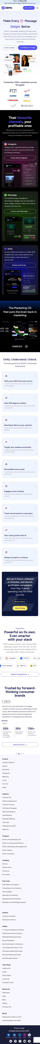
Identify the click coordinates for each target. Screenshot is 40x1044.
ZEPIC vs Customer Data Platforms (13, 843)
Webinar (4, 1003)
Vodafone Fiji (6, 968)
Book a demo (10, 48)
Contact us (5, 871)
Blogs (4, 1000)
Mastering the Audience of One (11, 1017)
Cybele (4, 972)
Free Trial (5, 784)
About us (5, 864)
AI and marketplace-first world (11, 1020)
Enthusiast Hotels (7, 982)
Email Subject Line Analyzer (10, 884)
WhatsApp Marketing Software (11, 937)
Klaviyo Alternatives (8, 940)
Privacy (16, 1028)
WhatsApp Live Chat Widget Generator (14, 902)
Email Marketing (7, 815)
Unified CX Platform (8, 762)
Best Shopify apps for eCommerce (12, 944)
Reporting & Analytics (8, 812)
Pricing (4, 780)
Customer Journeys (8, 804)
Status (4, 787)
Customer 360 (6, 797)
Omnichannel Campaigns (9, 808)
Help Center (6, 992)
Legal (22, 1028)
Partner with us (7, 867)
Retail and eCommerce (9, 920)
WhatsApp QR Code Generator (11, 899)
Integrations (6, 773)
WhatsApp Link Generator (10, 895)
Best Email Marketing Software (11, 954)
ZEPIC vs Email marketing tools (11, 839)
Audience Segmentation (9, 801)
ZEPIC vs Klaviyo (7, 850)
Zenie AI (4, 766)
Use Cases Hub (6, 1007)
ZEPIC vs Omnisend (8, 854)
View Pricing (20, 608)
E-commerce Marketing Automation (13, 930)
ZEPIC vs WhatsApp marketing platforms (14, 846)
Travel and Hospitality (8, 916)
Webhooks (5, 777)
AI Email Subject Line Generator (11, 888)
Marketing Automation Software (12, 933)
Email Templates (7, 892)
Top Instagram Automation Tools (12, 947)
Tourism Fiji (5, 979)
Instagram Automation (9, 826)
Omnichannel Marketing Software (12, 951)
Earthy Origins (6, 975)
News (4, 996)
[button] (37, 8)
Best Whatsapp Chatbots (10, 958)
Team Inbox (5, 822)
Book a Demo (20, 602)
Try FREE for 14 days (28, 48)
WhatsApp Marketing (8, 819)
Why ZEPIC (5, 769)
